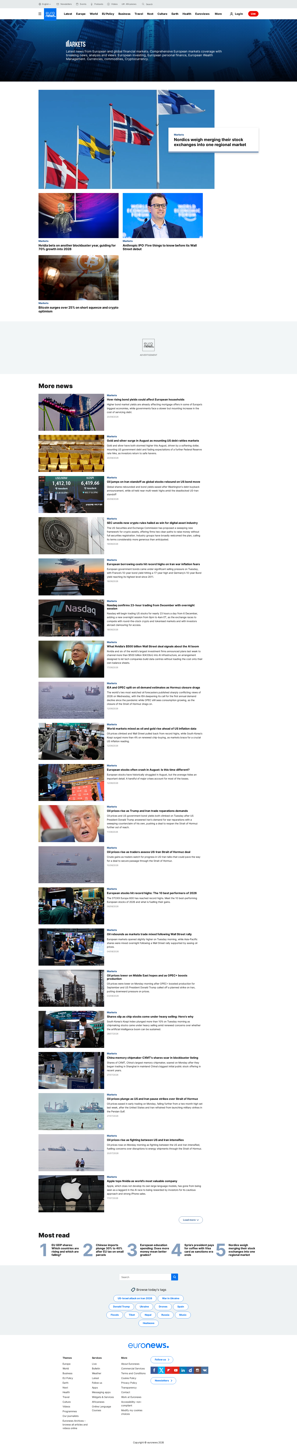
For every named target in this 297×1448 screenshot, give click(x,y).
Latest (68, 13)
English (45, 4)
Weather (96, 1373)
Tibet (132, 1314)
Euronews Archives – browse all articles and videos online (75, 1424)
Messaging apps (101, 1392)
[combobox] (160, 4)
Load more (189, 1219)
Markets (179, 134)
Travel (139, 13)
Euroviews (202, 13)
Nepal (148, 1314)
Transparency (129, 1387)
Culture (162, 13)
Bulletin (96, 1368)
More (124, 1357)
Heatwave (148, 1323)
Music (182, 1314)
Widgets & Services (103, 1397)
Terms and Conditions (133, 1373)
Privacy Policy (129, 1382)
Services (97, 1357)
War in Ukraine (170, 1298)
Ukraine (144, 1306)
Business (124, 13)
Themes (67, 1357)
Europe (81, 13)
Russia (165, 1314)
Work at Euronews (131, 1397)
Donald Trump (121, 1306)
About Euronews (130, 1363)
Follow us (97, 1382)
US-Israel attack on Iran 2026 (135, 1298)
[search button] (143, 4)
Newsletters (162, 1380)
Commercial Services (133, 1368)
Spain (180, 1306)
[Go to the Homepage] (50, 14)
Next (150, 13)
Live (253, 13)
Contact (125, 1392)
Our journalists (71, 1415)
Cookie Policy (128, 1377)
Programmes (70, 1411)
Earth (175, 13)
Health (187, 13)
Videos (66, 1406)
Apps (95, 1387)
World (94, 13)
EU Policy (108, 13)
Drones (163, 1306)
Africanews (98, 1401)
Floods (115, 1314)
